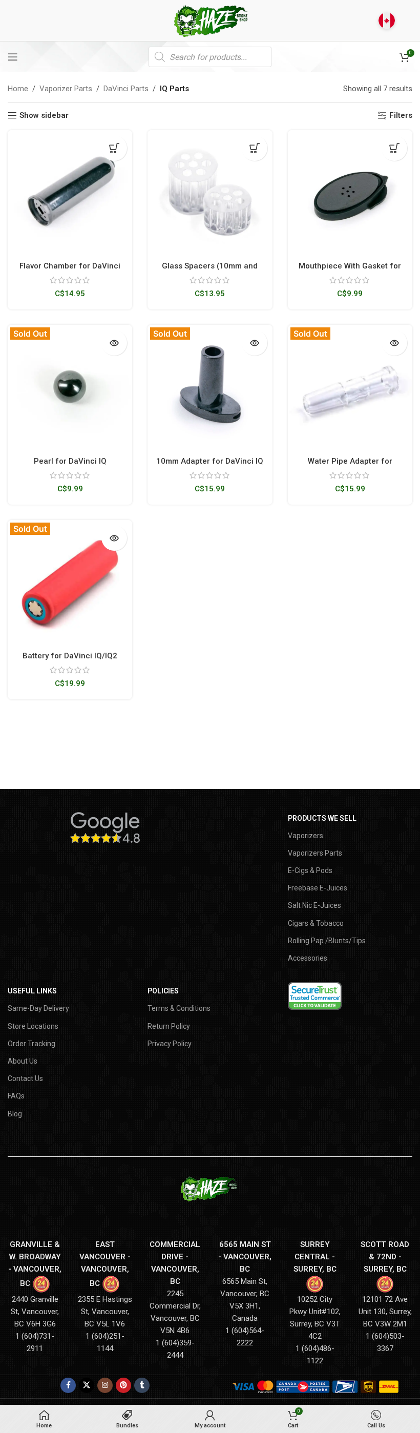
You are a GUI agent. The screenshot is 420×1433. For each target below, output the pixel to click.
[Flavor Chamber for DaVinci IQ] (70, 192)
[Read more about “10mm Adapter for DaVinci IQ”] (254, 343)
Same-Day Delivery (38, 1008)
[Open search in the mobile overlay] (210, 57)
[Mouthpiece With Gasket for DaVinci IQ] (350, 192)
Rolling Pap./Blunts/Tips (327, 941)
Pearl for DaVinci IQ (70, 461)
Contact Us (25, 1078)
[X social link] (86, 1385)
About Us (22, 1061)
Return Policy (169, 1026)
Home (18, 88)
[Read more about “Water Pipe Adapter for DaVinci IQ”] (394, 343)
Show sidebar (44, 115)
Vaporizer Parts (65, 88)
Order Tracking (31, 1044)
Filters (400, 115)
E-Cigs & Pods (310, 870)
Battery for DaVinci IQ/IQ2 (70, 655)
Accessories (307, 958)
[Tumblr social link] (142, 1385)
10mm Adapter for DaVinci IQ (209, 461)
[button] (114, 148)
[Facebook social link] (68, 1385)
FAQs (16, 1096)
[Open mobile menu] (13, 57)
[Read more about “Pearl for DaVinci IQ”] (114, 343)
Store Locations (33, 1026)
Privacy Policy (170, 1044)
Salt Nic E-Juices (314, 905)
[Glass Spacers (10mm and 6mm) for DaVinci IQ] (210, 192)
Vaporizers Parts (315, 853)
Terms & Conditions (179, 1008)
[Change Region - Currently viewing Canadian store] (386, 20)
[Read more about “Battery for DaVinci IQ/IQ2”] (114, 538)
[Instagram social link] (105, 1385)
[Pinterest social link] (123, 1385)
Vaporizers (305, 836)
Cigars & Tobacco (316, 923)
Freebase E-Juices (317, 888)
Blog (15, 1114)
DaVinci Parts (126, 88)
